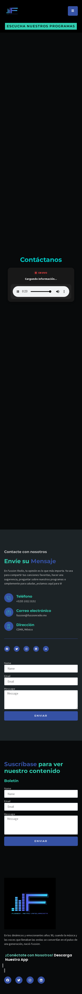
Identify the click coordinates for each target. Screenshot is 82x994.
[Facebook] (7, 649)
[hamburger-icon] (73, 11)
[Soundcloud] (46, 649)
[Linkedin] (36, 649)
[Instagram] (26, 649)
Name (7, 663)
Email (7, 676)
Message (9, 688)
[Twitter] (17, 649)
